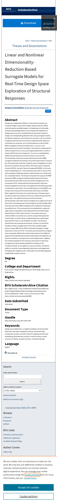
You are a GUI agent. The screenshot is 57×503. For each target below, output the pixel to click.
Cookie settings (32, 474)
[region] (28, 479)
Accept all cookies (28, 487)
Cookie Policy (30, 478)
